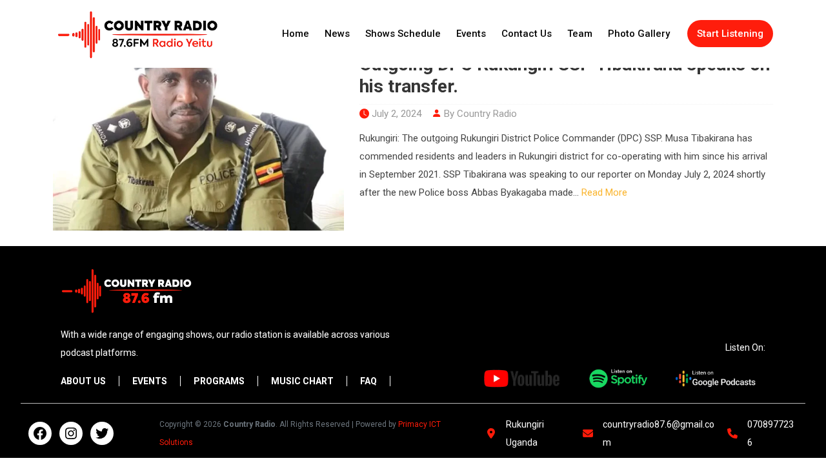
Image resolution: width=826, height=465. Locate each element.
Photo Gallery (639, 33)
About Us (83, 381)
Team (579, 33)
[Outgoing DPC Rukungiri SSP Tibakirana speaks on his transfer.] (198, 133)
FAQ (368, 381)
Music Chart (302, 381)
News (337, 33)
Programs (219, 381)
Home (295, 33)
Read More (604, 192)
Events (471, 33)
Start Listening (730, 33)
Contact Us (526, 33)
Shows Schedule (403, 33)
